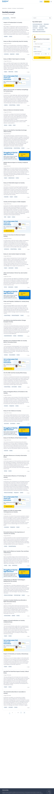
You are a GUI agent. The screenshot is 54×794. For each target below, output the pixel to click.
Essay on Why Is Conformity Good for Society (16, 41)
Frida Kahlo (6, 196)
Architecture (6, 249)
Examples (9, 8)
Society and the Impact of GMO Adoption (15, 201)
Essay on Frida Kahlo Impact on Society (14, 183)
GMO (5, 217)
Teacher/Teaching (12, 546)
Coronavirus (6, 527)
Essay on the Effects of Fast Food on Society (15, 438)
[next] (21, 712)
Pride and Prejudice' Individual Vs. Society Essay (16, 301)
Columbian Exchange (8, 148)
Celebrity (6, 105)
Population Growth (40, 29)
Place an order (9, 85)
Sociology (14, 8)
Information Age (17, 595)
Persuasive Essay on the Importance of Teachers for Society (14, 532)
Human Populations (20, 8)
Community (35, 27)
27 (18, 712)
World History (20, 335)
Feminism (6, 405)
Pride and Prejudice (15, 315)
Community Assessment (37, 24)
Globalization (35, 26)
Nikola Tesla (11, 71)
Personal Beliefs (12, 354)
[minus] (35, 49)
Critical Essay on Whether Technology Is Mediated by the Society (14, 580)
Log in (41, 1)
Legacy (5, 71)
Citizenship (41, 27)
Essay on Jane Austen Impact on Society (14, 254)
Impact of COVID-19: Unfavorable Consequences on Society (12, 511)
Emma (5, 287)
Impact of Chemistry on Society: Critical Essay (16, 654)
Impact (5, 177)
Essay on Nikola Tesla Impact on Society (14, 59)
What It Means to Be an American (39, 31)
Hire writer (47, 1)
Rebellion (5, 36)
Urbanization (46, 24)
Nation (46, 27)
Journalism (11, 707)
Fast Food (6, 450)
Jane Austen (11, 267)
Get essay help (23, 155)
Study (14, 125)
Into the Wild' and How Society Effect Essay (15, 373)
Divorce (5, 125)
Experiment (12, 54)
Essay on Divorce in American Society (14, 110)
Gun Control (6, 423)
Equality (13, 615)
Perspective (12, 405)
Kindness (6, 354)
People (34, 29)
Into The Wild (14, 386)
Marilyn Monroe (11, 177)
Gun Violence (12, 423)
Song (10, 565)
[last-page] (24, 712)
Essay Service (4, 8)
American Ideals (7, 615)
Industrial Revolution (8, 335)
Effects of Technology (8, 492)
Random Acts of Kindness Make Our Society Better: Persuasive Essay (15, 341)
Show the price (42, 57)
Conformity (6, 54)
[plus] (49, 49)
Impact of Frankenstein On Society (13, 22)
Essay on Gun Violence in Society (12, 410)
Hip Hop (5, 470)
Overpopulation (42, 26)
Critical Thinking (12, 105)
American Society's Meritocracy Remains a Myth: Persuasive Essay (15, 600)
